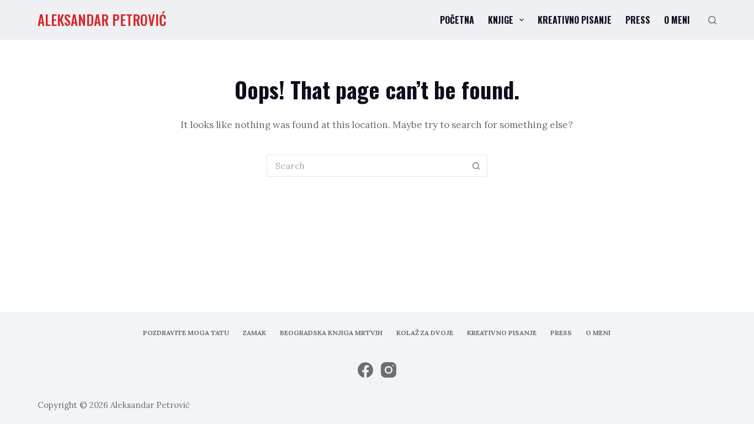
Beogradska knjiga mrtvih (331, 332)
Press (637, 19)
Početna (457, 19)
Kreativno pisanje (575, 19)
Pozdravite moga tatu (186, 332)
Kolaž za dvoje (424, 332)
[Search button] (476, 166)
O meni (677, 19)
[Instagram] (388, 370)
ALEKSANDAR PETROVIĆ (102, 19)
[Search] (712, 20)
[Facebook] (365, 370)
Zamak (254, 332)
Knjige (500, 19)
